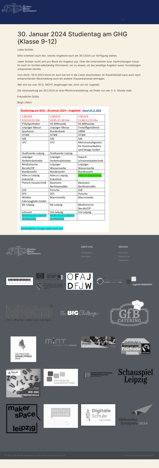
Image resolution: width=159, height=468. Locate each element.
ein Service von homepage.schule (138, 455)
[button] (123, 19)
